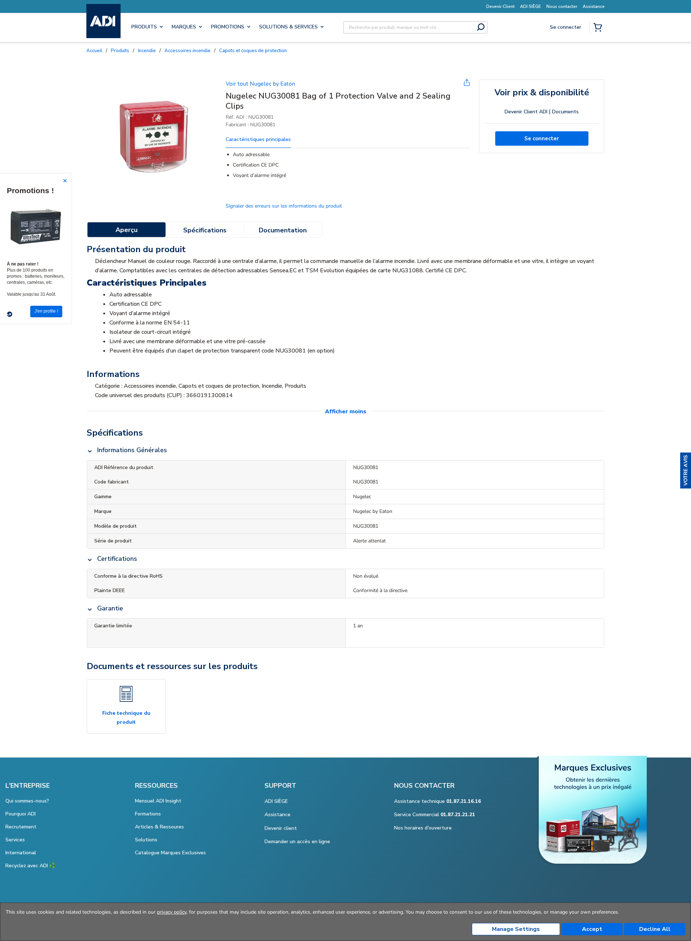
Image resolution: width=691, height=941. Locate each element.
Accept (592, 929)
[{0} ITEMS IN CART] (599, 28)
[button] (685, 470)
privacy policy (171, 912)
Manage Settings (516, 929)
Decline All (654, 929)
